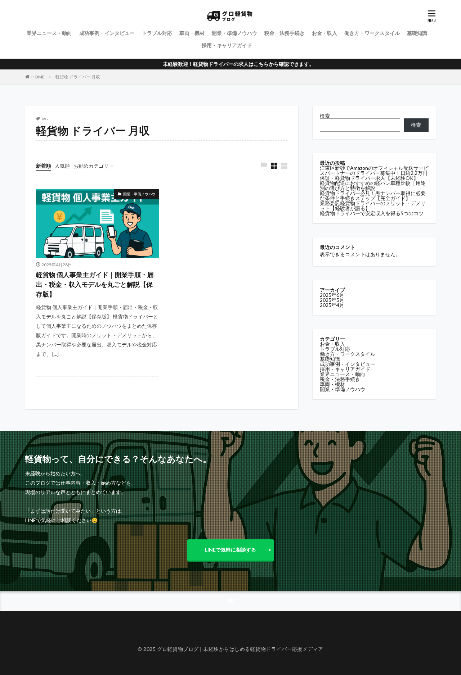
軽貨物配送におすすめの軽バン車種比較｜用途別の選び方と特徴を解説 (373, 185)
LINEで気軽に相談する (230, 550)
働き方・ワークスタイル (372, 33)
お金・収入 (324, 33)
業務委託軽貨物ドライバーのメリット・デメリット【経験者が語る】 (373, 205)
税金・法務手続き (284, 33)
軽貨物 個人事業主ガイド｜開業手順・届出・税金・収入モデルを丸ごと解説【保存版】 (95, 284)
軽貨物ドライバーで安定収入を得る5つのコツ (372, 213)
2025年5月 (332, 300)
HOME (38, 77)
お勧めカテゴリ (91, 166)
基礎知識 (417, 33)
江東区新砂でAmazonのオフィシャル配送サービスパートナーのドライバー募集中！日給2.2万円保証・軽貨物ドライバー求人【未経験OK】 (374, 173)
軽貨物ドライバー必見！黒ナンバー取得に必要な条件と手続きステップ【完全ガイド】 (373, 195)
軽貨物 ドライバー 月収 (77, 77)
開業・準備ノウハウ (234, 33)
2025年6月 (332, 295)
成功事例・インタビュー (107, 33)
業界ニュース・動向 (49, 33)
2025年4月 (332, 305)
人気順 (62, 166)
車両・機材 (192, 33)
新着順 (43, 166)
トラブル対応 (157, 33)
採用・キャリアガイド (227, 45)
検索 (325, 116)
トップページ (47, 635)
